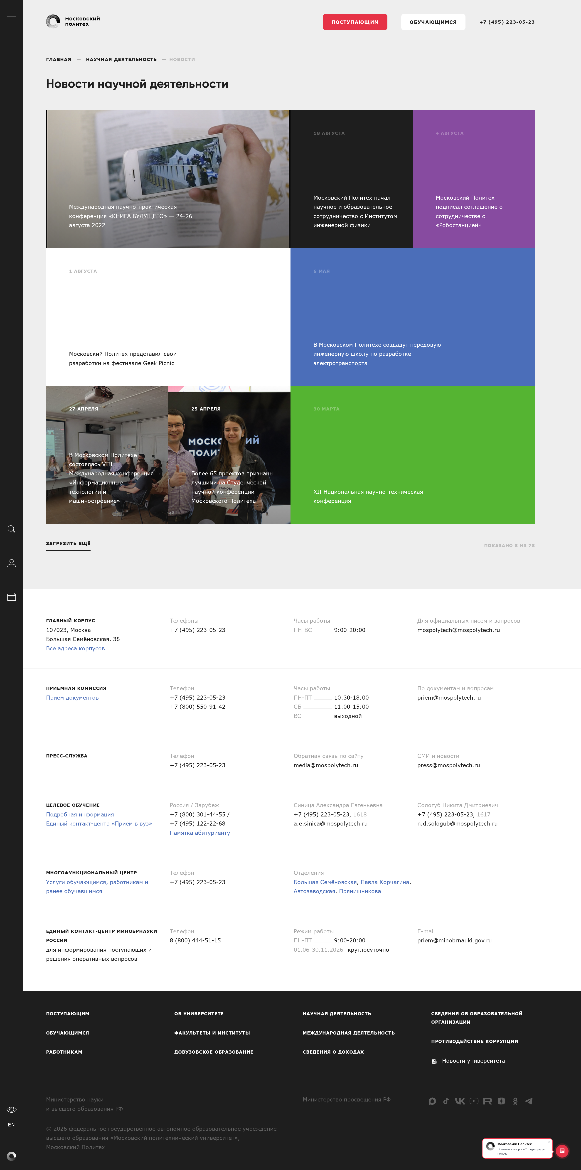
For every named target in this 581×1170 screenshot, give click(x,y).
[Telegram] (529, 1101)
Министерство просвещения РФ (347, 1099)
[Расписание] (11, 596)
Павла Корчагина (385, 882)
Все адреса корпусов (75, 648)
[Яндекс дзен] (501, 1101)
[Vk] (460, 1101)
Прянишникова (360, 891)
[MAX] (432, 1101)
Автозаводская (314, 891)
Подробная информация (80, 814)
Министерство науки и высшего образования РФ (84, 1104)
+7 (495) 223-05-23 (507, 22)
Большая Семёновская (325, 882)
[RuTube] (487, 1101)
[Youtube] (474, 1101)
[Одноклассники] (515, 1101)
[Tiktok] (446, 1101)
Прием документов (72, 697)
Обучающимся (433, 22)
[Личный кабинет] (11, 562)
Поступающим (355, 22)
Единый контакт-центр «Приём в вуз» (99, 823)
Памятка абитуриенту (200, 832)
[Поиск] (11, 528)
